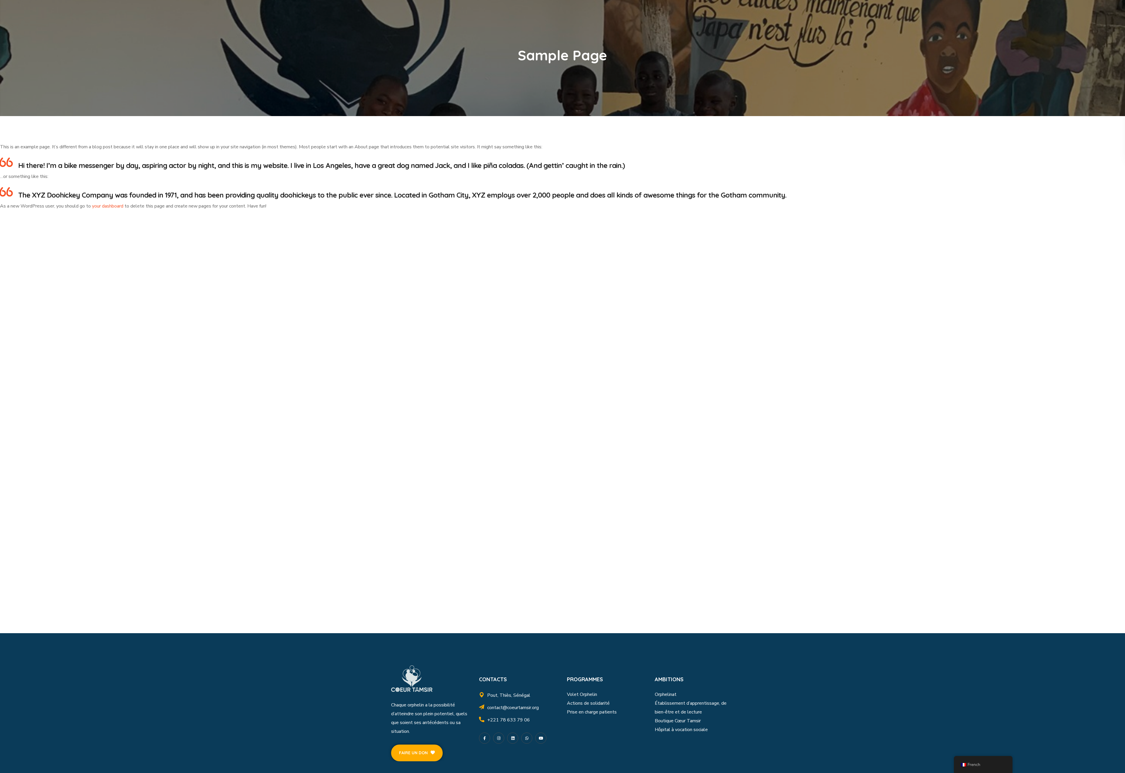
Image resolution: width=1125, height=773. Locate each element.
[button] (417, 753)
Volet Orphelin (582, 694)
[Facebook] (484, 738)
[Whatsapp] (526, 738)
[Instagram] (498, 738)
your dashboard (107, 206)
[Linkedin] (512, 738)
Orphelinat (665, 694)
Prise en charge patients (592, 712)
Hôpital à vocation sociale (681, 729)
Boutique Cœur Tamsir (678, 721)
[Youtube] (540, 738)
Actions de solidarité (588, 703)
